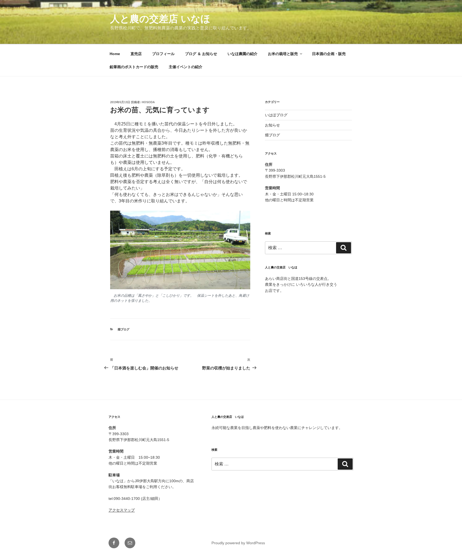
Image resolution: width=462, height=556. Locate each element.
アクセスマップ (122, 510)
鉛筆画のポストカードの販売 (134, 67)
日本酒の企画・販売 (329, 54)
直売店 (136, 54)
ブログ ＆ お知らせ (201, 54)
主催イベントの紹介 (185, 67)
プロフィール (163, 54)
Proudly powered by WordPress (238, 543)
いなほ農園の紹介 (242, 54)
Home (115, 54)
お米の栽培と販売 (283, 54)
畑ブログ (123, 329)
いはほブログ (276, 115)
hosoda (148, 102)
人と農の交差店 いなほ (160, 18)
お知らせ (272, 125)
